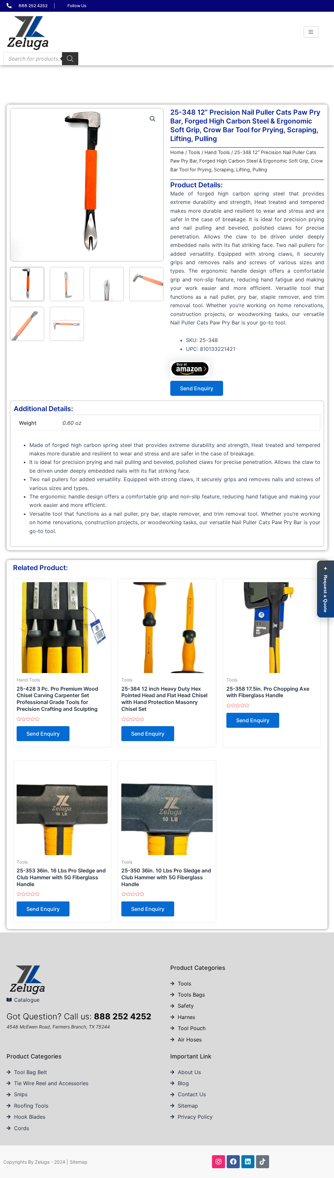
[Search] (70, 58)
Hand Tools (217, 152)
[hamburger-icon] (311, 31)
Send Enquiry (196, 388)
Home (177, 152)
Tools (194, 152)
